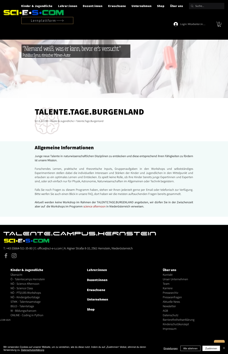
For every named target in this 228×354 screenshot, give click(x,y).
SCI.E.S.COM (41, 121)
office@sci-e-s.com (49, 248)
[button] (37, 6)
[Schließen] (224, 348)
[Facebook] (6, 255)
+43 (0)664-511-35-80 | (20, 248)
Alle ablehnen (190, 348)
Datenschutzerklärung (32, 350)
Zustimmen (211, 348)
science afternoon (94, 206)
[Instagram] (14, 255)
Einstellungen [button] (171, 348)
